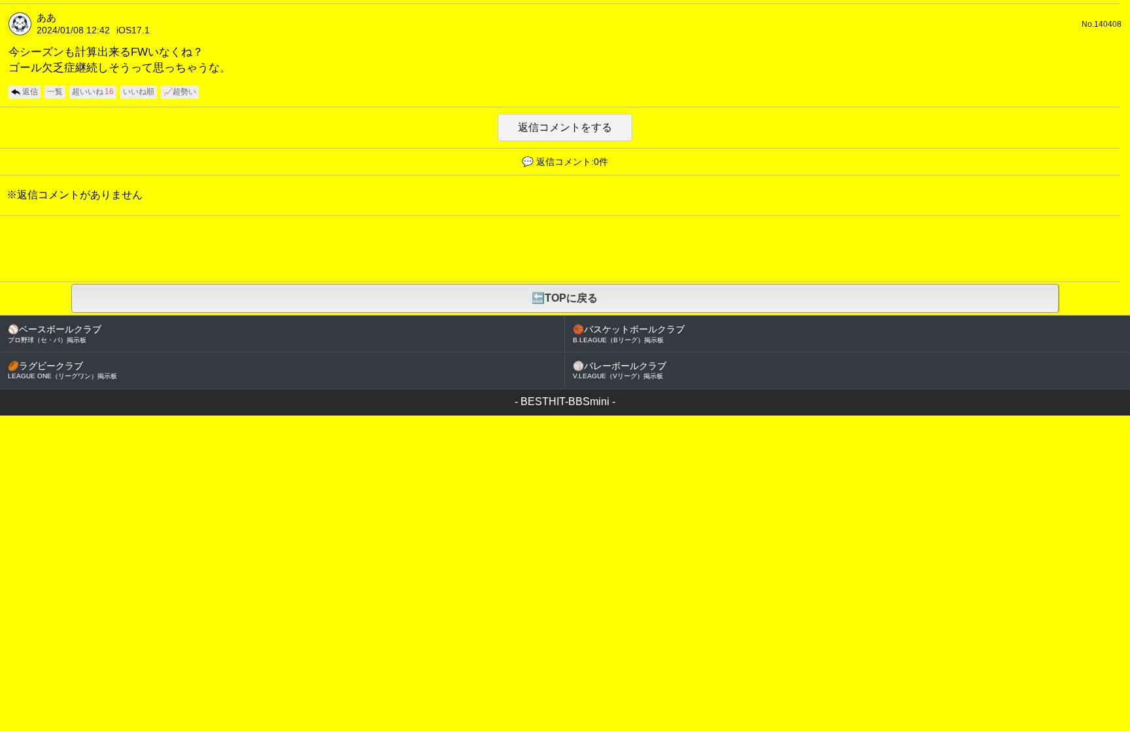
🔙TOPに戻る (565, 298)
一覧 (55, 92)
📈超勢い (179, 92)
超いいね (93, 92)
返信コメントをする (565, 127)
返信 (30, 92)
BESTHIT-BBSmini (565, 401)
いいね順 (138, 92)
